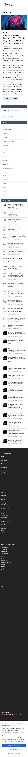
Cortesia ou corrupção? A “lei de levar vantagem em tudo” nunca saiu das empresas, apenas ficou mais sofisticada (16, 359)
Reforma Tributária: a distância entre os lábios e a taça (15, 267)
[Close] (26, 722)
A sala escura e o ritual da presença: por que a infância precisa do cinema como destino (16, 236)
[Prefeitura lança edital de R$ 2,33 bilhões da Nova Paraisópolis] (5, 441)
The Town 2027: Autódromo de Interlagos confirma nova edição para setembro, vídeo (16, 333)
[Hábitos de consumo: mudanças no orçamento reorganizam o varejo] (5, 383)
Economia (5, 153)
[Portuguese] (17, 714)
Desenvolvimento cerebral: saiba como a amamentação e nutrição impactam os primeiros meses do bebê (15, 276)
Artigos (14, 208)
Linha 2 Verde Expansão (8, 141)
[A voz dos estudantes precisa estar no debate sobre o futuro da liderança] (5, 319)
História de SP (6, 149)
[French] (6, 714)
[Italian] (13, 714)
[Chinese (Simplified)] (2, 714)
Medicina (4, 46)
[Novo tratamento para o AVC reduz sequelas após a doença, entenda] (14, 22)
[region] (14, 739)
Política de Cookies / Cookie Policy (17, 741)
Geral (4, 176)
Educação (15, 321)
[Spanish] (21, 714)
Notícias (8, 46)
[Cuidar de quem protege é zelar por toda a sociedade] (5, 229)
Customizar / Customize (14, 749)
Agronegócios (6, 164)
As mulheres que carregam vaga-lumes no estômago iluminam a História (15, 221)
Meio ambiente (16, 418)
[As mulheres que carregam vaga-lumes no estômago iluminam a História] (5, 221)
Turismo (18, 378)
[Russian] (19, 714)
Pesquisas (18, 304)
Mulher (4, 187)
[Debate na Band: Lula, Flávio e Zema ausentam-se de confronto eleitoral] (5, 259)
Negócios (5, 160)
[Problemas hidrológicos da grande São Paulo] (5, 326)
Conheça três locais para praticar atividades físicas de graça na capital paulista (16, 342)
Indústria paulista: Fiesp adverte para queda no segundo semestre (15, 389)
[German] (8, 714)
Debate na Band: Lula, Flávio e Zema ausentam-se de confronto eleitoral (15, 260)
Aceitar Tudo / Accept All (14, 745)
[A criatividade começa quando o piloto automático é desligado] (5, 253)
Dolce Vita (5, 195)
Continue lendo (10, 98)
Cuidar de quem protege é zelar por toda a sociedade (16, 228)
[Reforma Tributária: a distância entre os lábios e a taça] (5, 268)
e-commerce (6, 156)
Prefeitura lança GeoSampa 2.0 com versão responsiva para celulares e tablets (16, 397)
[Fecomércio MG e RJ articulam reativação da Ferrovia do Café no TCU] (5, 423)
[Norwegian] (15, 714)
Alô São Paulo (15, 296)
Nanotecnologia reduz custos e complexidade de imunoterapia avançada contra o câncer (15, 301)
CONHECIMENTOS (8, 168)
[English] (4, 714)
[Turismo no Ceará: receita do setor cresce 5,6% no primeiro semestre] (5, 376)
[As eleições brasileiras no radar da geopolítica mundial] (5, 214)
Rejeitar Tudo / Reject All (14, 753)
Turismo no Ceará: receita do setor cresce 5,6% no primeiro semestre (16, 375)
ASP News (5, 133)
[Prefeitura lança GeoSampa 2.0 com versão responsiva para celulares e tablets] (5, 397)
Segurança (5, 145)
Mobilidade (5, 137)
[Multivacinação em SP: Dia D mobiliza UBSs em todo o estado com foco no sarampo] (5, 350)
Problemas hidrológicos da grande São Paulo (16, 325)
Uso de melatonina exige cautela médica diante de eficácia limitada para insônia (16, 285)
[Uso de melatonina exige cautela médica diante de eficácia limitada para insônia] (5, 284)
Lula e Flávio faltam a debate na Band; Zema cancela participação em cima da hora (16, 206)
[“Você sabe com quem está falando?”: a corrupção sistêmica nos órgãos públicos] (5, 368)
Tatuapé (5, 191)
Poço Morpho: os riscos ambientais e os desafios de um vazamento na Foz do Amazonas (16, 415)
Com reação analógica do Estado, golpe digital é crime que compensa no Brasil (16, 244)
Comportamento (7, 172)
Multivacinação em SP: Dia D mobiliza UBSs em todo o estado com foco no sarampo (16, 350)
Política (18, 262)
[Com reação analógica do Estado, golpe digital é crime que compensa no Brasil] (5, 244)
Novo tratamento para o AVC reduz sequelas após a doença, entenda (14, 38)
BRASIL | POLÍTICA (8, 130)
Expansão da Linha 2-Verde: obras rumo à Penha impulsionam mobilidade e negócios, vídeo (16, 406)
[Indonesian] (10, 714)
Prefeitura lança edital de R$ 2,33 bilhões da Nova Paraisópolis (15, 441)
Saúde (4, 183)
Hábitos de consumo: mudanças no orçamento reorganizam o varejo (16, 382)
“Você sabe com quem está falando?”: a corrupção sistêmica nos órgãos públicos (16, 368)
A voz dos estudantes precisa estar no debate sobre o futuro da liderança (16, 318)
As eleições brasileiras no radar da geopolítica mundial (16, 213)
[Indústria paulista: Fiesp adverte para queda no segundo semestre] (5, 390)
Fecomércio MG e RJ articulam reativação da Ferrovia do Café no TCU (16, 423)
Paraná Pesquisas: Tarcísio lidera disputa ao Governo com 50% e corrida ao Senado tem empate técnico (15, 311)
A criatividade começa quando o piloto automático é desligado (15, 252)
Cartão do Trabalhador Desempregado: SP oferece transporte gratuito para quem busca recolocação (16, 433)
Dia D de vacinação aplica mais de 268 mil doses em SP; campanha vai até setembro (16, 293)
